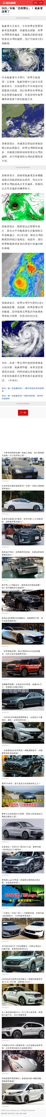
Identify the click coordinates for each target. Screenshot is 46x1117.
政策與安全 (12, 1113)
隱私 (21, 1113)
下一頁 (23, 413)
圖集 (41, 3)
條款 (17, 1113)
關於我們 (4, 1113)
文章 (35, 3)
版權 (24, 1113)
